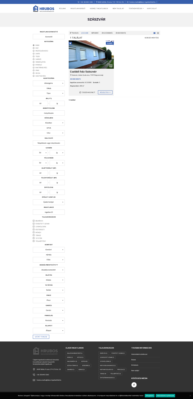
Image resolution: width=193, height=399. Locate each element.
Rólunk (133, 360)
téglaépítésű (115, 373)
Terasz (103, 373)
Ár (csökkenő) (107, 33)
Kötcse (80, 357)
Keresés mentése (152, 38)
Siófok (84, 361)
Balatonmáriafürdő (74, 353)
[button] (49, 83)
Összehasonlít (88, 92)
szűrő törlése (41, 337)
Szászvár (86, 365)
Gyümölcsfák (105, 361)
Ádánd (82, 369)
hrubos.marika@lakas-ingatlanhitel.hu (142, 2)
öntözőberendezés (107, 377)
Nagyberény (72, 361)
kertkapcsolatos (106, 369)
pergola (121, 369)
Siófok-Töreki (72, 365)
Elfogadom (149, 395)
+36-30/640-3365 (86, 2)
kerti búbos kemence (108, 365)
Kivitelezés (134, 365)
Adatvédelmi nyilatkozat (139, 354)
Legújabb (84, 33)
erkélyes (103, 353)
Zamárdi (70, 369)
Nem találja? (135, 370)
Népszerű (95, 33)
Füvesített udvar (118, 353)
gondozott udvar (107, 357)
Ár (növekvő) (121, 33)
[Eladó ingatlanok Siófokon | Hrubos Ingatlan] (44, 8)
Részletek (104, 92)
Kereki (70, 357)
